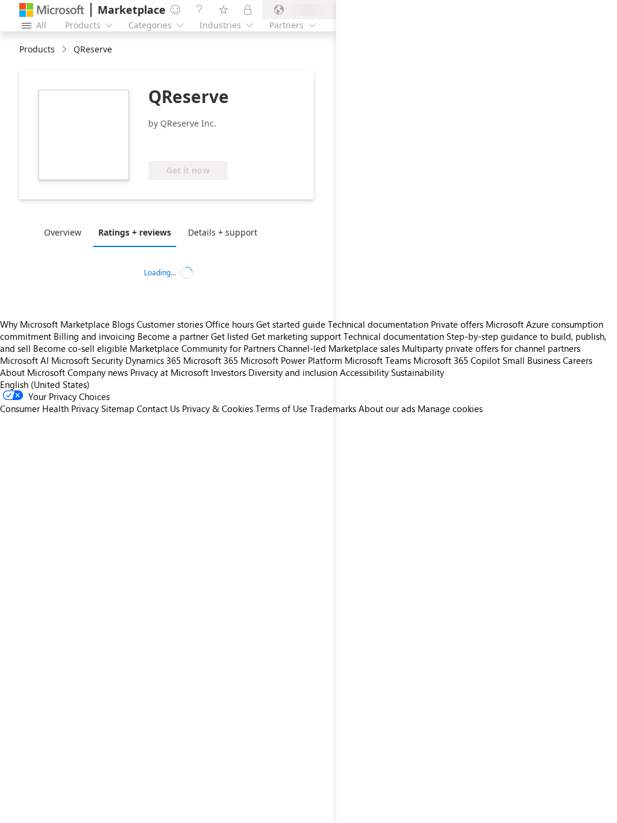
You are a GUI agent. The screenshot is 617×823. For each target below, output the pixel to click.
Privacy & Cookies (217, 408)
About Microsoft (32, 372)
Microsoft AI (24, 360)
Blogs (123, 324)
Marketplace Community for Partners (202, 348)
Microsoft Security (87, 360)
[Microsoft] (51, 10)
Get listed (230, 336)
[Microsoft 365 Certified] (193, 142)
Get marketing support (296, 336)
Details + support (222, 232)
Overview (62, 232)
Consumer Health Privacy (49, 408)
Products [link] (37, 49)
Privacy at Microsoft (169, 372)
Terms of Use (281, 408)
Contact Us (158, 408)
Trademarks (333, 408)
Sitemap (117, 408)
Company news (97, 372)
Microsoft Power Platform (291, 360)
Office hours (229, 324)
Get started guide (290, 324)
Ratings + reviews (134, 232)
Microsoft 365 (210, 360)
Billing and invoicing (94, 336)
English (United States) (45, 384)
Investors (228, 372)
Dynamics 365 (153, 360)
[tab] (66, 232)
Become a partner (172, 336)
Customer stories (170, 324)
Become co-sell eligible (80, 348)
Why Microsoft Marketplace (55, 324)
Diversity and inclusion (292, 372)
